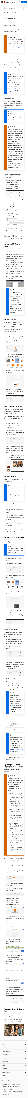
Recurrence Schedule (17, 749)
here (14, 793)
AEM (15, 12)
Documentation (8, 12)
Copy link (14, 25)
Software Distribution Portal (15, 89)
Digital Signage (16, 29)
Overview (9, 29)
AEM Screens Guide (11, 15)
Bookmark (7, 25)
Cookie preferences (7, 1089)
